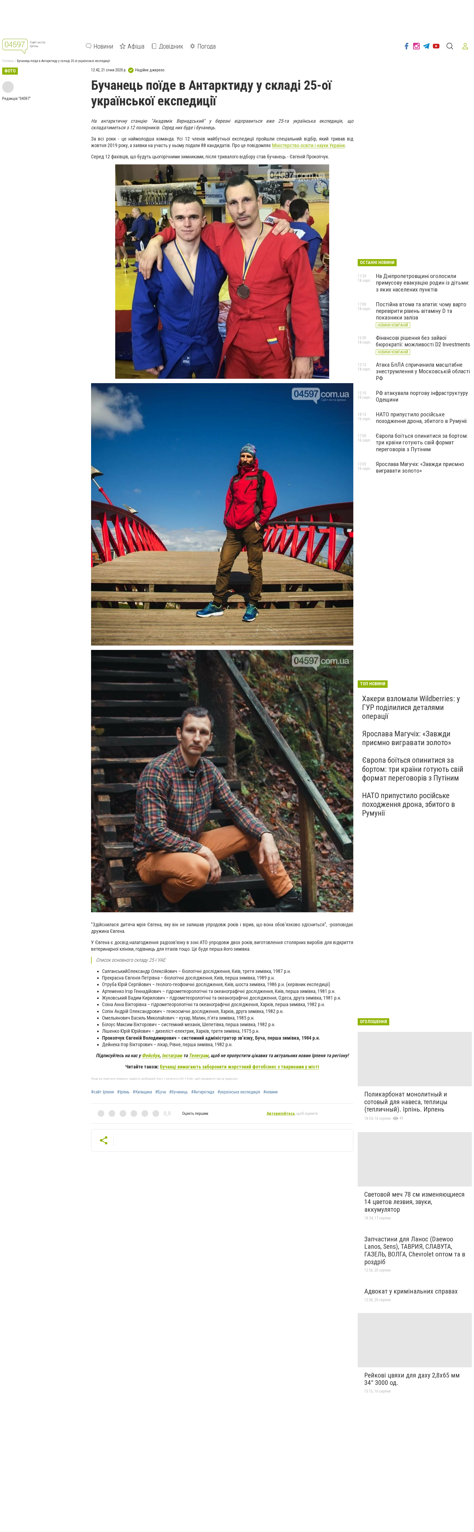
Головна (8, 61)
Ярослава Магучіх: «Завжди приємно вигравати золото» (420, 467)
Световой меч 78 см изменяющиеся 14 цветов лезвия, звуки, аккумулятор (414, 1202)
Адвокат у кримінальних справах (411, 1291)
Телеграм (198, 1055)
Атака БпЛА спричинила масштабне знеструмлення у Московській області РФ (423, 371)
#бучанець (178, 1092)
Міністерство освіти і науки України (308, 145)
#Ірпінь (123, 1092)
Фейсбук (151, 1055)
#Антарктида (202, 1092)
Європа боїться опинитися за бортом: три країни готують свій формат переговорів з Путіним (422, 442)
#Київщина (142, 1092)
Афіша (136, 46)
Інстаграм (172, 1055)
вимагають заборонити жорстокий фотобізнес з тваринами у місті (239, 1067)
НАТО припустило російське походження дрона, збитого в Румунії (421, 417)
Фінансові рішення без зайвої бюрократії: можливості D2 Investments (423, 341)
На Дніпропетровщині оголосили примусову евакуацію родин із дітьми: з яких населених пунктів (422, 283)
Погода (207, 46)
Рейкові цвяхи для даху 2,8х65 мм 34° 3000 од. (412, 1379)
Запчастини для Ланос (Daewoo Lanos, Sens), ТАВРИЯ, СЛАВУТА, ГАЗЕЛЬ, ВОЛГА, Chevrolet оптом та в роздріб (414, 1250)
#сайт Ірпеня (102, 1092)
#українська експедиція (239, 1092)
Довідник (171, 46)
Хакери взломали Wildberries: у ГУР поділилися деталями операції (411, 707)
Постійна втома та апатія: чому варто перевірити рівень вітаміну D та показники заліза (421, 311)
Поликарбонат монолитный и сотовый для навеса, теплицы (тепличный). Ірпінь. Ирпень (405, 1101)
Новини (103, 46)
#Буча (160, 1092)
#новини (270, 1092)
